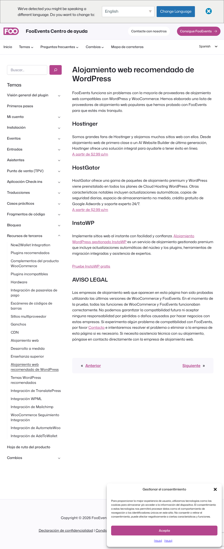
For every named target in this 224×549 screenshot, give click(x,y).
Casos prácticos (20, 203)
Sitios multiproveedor (28, 316)
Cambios (14, 457)
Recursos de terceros (24, 235)
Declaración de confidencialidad (66, 530)
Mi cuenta (15, 116)
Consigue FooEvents (196, 31)
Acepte (164, 530)
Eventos (14, 138)
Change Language (175, 11)
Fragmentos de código (26, 214)
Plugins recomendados (30, 252)
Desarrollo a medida (28, 348)
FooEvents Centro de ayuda (57, 31)
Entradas (14, 149)
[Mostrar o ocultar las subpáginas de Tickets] (59, 149)
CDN (15, 332)
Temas (14, 84)
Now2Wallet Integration (30, 244)
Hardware (19, 282)
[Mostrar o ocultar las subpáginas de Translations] (59, 192)
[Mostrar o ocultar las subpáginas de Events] (59, 138)
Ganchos (18, 324)
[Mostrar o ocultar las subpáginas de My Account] (59, 116)
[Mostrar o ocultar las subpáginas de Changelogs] (59, 457)
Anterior (93, 365)
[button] (215, 489)
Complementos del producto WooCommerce (35, 263)
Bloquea (14, 225)
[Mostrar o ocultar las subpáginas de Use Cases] (59, 203)
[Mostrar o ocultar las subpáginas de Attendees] (59, 160)
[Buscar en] (55, 70)
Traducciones (18, 192)
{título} (158, 541)
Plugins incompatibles (29, 274)
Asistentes (15, 160)
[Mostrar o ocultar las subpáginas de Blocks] (59, 225)
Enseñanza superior (27, 356)
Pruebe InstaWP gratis (91, 266)
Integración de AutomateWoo (36, 427)
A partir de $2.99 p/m (90, 154)
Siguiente (191, 365)
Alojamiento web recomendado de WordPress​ (35, 367)
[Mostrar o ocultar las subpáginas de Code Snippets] (59, 214)
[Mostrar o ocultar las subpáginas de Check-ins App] (59, 181)
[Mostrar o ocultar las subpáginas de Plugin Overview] (59, 95)
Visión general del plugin (27, 95)
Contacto (96, 327)
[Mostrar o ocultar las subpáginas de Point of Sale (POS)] (59, 170)
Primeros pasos (20, 106)
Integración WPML (26, 398)
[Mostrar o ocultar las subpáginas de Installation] (59, 127)
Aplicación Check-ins (24, 181)
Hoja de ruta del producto (28, 447)
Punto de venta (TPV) (25, 170)
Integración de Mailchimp (32, 406)
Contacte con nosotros (149, 31)
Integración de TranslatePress (36, 390)
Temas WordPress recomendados (26, 380)
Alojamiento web (25, 340)
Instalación (16, 127)
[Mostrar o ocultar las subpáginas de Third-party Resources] (59, 236)
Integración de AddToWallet (34, 435)
